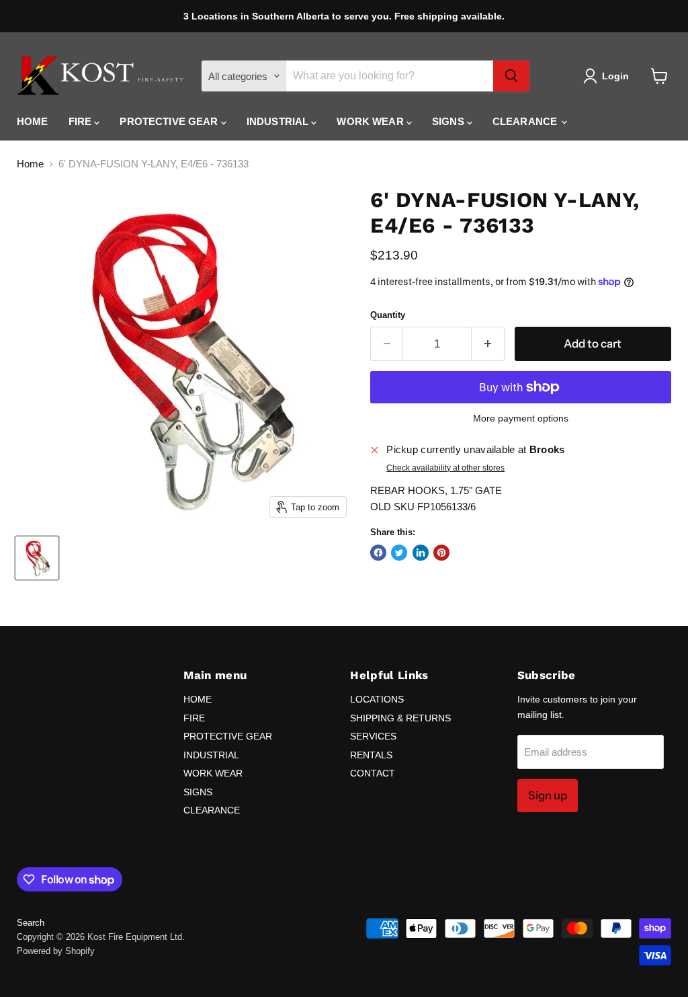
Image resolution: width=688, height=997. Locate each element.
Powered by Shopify (56, 951)
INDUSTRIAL (279, 121)
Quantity (387, 315)
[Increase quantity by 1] (488, 344)
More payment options (520, 418)
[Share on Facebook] (378, 553)
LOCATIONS (377, 699)
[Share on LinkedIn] (421, 553)
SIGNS (449, 121)
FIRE (82, 121)
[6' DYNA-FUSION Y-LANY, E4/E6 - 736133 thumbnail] (36, 558)
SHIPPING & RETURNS (400, 718)
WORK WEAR (371, 121)
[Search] (511, 76)
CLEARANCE (526, 121)
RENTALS (371, 755)
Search (30, 923)
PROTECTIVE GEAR (170, 121)
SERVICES (373, 736)
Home (30, 163)
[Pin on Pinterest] (441, 553)
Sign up (547, 795)
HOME (32, 121)
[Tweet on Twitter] (399, 553)
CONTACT (372, 773)
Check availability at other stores (445, 468)
